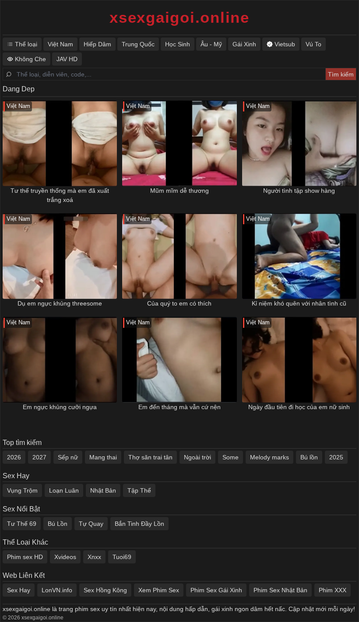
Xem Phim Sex (158, 590)
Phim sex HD (25, 556)
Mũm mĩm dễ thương (179, 190)
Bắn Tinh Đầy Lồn (139, 523)
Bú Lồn (57, 523)
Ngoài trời (197, 457)
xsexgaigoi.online (179, 17)
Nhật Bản (103, 490)
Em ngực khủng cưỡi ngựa (60, 406)
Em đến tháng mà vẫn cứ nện (179, 406)
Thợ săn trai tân (150, 457)
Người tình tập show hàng (299, 190)
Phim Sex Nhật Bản (280, 590)
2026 (14, 457)
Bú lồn (309, 457)
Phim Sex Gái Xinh (216, 590)
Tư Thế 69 (21, 523)
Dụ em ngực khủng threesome (60, 303)
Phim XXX (332, 590)
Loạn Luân (64, 490)
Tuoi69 (122, 556)
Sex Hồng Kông (105, 590)
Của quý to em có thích (179, 303)
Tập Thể (139, 490)
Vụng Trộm (22, 490)
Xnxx (94, 556)
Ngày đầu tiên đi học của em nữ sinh (299, 406)
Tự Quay (91, 523)
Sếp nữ (68, 457)
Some (230, 457)
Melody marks (269, 457)
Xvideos (65, 556)
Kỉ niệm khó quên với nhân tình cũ (299, 303)
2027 (39, 457)
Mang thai (103, 457)
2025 (336, 457)
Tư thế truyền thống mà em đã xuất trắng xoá (60, 195)
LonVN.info (57, 590)
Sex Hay (18, 590)
